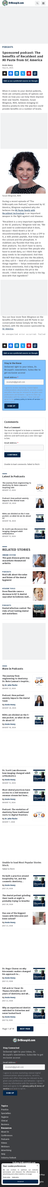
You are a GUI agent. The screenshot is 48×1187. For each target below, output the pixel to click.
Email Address (11, 377)
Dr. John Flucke (11, 685)
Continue (12, 455)
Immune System (9, 555)
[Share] (10, 73)
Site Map (41, 1175)
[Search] (37, 3)
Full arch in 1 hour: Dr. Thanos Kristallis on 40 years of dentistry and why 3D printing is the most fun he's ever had (16, 991)
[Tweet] (23, 73)
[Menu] (43, 3)
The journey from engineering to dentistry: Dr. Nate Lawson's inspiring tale (16, 485)
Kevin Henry (7, 65)
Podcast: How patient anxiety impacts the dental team (15, 499)
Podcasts (7, 47)
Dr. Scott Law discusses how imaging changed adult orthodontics (14, 531)
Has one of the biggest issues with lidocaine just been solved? (15, 916)
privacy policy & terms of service (27, 399)
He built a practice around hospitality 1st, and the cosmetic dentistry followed (15, 879)
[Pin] (29, 73)
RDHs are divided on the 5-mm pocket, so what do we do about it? (16, 516)
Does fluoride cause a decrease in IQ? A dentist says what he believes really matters (16, 594)
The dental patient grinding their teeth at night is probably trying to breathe (16, 898)
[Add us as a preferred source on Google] (35, 73)
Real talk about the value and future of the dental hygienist (14, 577)
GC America (7, 329)
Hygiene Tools (8, 589)
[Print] (4, 73)
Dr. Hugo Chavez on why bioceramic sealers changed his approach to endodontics (16, 971)
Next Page (25, 1029)
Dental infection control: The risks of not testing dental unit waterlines (16, 611)
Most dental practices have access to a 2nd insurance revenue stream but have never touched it (16, 793)
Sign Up (11, 406)
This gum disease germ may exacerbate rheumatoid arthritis (15, 561)
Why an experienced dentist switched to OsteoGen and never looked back (16, 1010)
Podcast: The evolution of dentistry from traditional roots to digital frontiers (15, 812)
